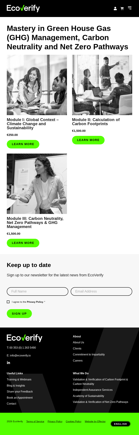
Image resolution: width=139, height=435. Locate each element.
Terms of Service (35, 421)
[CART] (122, 8)
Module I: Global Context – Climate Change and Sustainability (33, 123)
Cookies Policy (73, 421)
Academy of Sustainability (88, 396)
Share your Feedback (20, 391)
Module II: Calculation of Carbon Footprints (96, 121)
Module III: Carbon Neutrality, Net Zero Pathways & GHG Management (35, 222)
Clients (77, 348)
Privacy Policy (35, 301)
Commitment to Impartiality (89, 354)
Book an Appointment (20, 397)
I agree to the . (28, 301)
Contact (11, 403)
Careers (78, 360)
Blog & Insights (16, 385)
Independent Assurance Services (93, 389)
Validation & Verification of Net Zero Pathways (100, 401)
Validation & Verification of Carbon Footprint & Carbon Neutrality (100, 381)
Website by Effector (95, 421)
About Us (78, 342)
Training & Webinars (19, 379)
